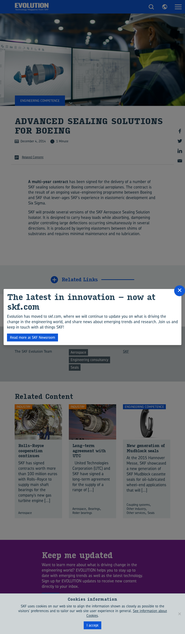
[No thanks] (179, 613)
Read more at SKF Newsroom (32, 337)
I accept (92, 625)
